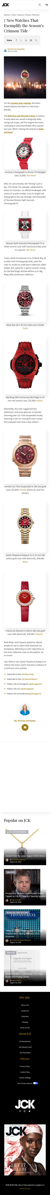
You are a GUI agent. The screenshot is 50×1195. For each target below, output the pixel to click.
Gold (14, 15)
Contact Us (25, 1011)
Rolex (25, 561)
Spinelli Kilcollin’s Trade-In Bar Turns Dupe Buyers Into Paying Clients (24, 975)
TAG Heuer (31, 175)
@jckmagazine (35, 684)
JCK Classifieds (25, 1053)
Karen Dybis (16, 900)
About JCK (25, 1005)
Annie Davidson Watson (21, 940)
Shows (28, 15)
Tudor (25, 328)
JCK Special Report (29, 679)
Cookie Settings (25, 1078)
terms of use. (25, 1188)
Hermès (22, 489)
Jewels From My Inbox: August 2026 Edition (25, 855)
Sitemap (25, 1022)
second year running (21, 103)
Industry (20, 15)
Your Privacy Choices (25, 1083)
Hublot (39, 400)
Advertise (25, 1016)
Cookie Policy (25, 1072)
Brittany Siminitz (19, 859)
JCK (5, 4)
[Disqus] (25, 776)
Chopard (39, 634)
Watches (35, 15)
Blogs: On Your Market (17, 832)
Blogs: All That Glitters (17, 912)
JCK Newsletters (25, 1041)
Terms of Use (25, 1028)
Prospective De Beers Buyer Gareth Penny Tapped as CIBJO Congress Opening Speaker (25, 895)
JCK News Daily (27, 674)
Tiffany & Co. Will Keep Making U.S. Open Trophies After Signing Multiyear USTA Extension (23, 933)
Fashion (7, 15)
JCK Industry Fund (25, 1047)
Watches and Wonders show (21, 115)
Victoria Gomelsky (17, 49)
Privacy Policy (25, 1066)
